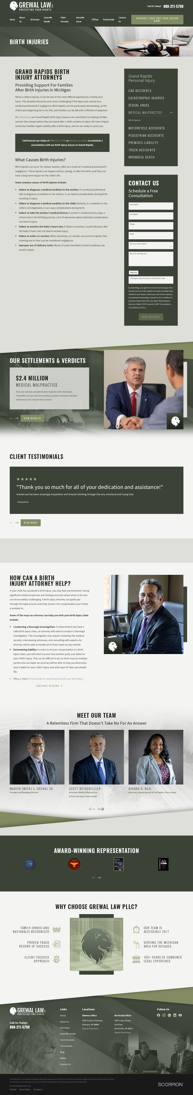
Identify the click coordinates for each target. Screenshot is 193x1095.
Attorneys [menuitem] (34, 19)
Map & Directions (90, 1028)
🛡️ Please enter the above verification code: (147, 278)
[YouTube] (180, 1015)
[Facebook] (158, 1015)
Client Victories (67, 1040)
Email (132, 234)
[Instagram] (163, 1015)
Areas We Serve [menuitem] (80, 19)
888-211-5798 (173, 6)
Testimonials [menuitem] (108, 19)
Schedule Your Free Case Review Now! (157, 20)
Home (63, 1015)
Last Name (134, 214)
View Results (32, 418)
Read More (30, 522)
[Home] (31, 6)
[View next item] (16, 418)
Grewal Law (24, 117)
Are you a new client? (138, 244)
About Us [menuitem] (22, 19)
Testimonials (66, 1046)
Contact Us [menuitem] (122, 19)
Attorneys (64, 1027)
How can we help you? (138, 254)
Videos (63, 1058)
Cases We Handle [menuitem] (48, 19)
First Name (134, 204)
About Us (64, 1021)
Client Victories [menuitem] (64, 19)
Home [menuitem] (12, 19)
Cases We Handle (68, 1033)
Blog (62, 1052)
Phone (132, 224)
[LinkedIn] (174, 1015)
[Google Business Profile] (169, 1015)
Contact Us (65, 1064)
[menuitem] (149, 90)
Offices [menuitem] (95, 19)
